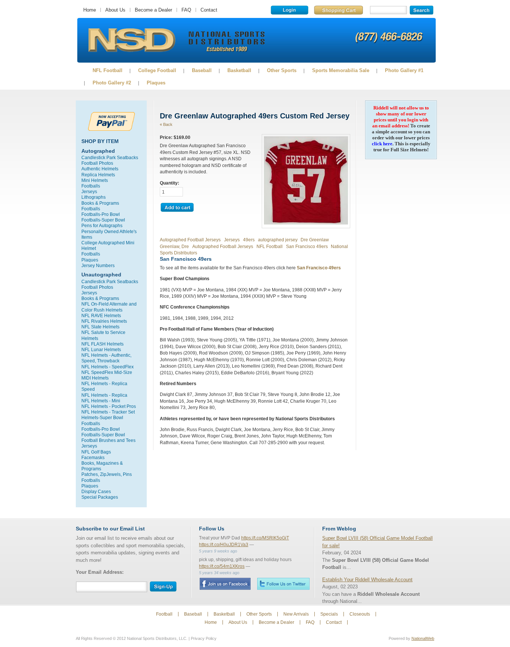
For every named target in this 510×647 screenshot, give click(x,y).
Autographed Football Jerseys (190, 239)
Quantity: (169, 182)
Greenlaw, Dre (174, 246)
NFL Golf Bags (96, 451)
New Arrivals (296, 614)
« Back (166, 124)
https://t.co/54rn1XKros (222, 566)
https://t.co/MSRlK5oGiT (265, 538)
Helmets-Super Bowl (102, 417)
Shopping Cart (338, 10)
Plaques (156, 83)
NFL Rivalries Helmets (104, 321)
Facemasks (93, 457)
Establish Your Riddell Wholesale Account (367, 579)
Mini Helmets (94, 180)
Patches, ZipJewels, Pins (106, 474)
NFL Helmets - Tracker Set (108, 411)
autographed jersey (278, 239)
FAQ (186, 10)
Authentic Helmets (99, 168)
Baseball (202, 70)
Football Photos (97, 163)
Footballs (90, 185)
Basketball (239, 70)
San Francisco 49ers (307, 246)
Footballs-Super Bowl (103, 219)
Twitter (283, 583)
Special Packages (99, 497)
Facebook (225, 584)
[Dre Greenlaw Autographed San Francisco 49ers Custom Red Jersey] (306, 222)
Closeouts (359, 614)
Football (164, 614)
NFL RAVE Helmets (101, 315)
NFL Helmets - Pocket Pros (108, 406)
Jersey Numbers (98, 265)
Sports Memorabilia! (131, 40)
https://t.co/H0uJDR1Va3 (223, 544)
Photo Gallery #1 (404, 70)
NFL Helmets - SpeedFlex (107, 366)
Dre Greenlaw (315, 239)
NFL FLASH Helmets (102, 343)
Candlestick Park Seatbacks (109, 157)
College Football (157, 70)
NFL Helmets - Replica (104, 395)
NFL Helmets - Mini (100, 400)
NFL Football (107, 70)
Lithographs (93, 197)
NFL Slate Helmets (100, 326)
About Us (115, 10)
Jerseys (89, 191)
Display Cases (96, 491)
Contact (208, 10)
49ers (249, 239)
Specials (329, 614)
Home (89, 10)
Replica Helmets (98, 174)
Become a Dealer (153, 10)
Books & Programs (100, 203)
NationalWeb (422, 638)
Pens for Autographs (101, 225)
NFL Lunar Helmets (101, 349)
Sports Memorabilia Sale (340, 70)
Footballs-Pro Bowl (100, 214)
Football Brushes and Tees (108, 440)
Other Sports (281, 70)
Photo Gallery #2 (112, 83)
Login (289, 10)
